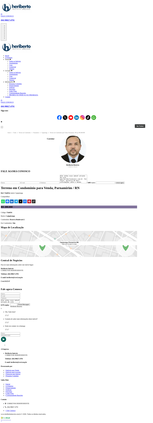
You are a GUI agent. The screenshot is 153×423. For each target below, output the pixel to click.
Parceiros (12, 89)
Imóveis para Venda (12, 370)
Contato (7, 97)
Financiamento (14, 86)
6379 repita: (5, 305)
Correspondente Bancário (17, 93)
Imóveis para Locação (13, 372)
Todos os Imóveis (15, 61)
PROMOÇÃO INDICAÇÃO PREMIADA (23, 95)
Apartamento (13, 63)
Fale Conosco (11, 410)
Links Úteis (13, 91)
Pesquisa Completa (15, 84)
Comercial (12, 67)
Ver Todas (140, 126)
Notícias (12, 87)
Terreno (11, 69)
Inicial (7, 56)
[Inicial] (16, 12)
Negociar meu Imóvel (13, 374)
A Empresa (8, 57)
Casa (10, 65)
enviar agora (120, 183)
